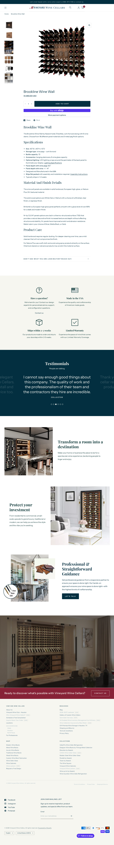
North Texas (11, 733)
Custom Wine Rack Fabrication (16, 758)
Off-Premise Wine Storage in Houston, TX (73, 725)
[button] (70, 596)
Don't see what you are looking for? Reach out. (48, 259)
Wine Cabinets (11, 763)
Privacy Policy (64, 733)
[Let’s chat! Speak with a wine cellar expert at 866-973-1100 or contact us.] (57, 2)
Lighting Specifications (53, 163)
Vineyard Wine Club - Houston (16, 712)
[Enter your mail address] (71, 816)
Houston (10, 730)
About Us (9, 710)
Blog (61, 710)
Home (6, 14)
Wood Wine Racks (12, 755)
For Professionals (11, 735)
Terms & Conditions (66, 731)
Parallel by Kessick (66, 758)
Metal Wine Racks (12, 747)
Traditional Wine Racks (13, 753)
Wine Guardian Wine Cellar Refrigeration (73, 774)
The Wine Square (65, 763)
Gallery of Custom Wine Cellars (70, 715)
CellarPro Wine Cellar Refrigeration (71, 745)
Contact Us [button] (100, 693)
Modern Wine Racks (13, 745)
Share (28, 120)
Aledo (9, 728)
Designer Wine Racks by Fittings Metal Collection (76, 747)
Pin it (38, 120)
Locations (9, 723)
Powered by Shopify (45, 828)
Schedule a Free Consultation (16, 718)
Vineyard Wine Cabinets (68, 766)
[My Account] (78, 7)
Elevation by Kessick (66, 750)
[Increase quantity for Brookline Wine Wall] (31, 104)
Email (42, 811)
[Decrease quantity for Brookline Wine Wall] (25, 104)
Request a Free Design (13, 768)
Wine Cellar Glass (12, 760)
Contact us (39, 313)
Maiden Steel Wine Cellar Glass (70, 755)
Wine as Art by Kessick (67, 771)
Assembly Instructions (79, 174)
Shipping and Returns (67, 728)
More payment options (57, 115)
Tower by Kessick (65, 760)
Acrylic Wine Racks (12, 750)
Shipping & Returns (102, 784)
